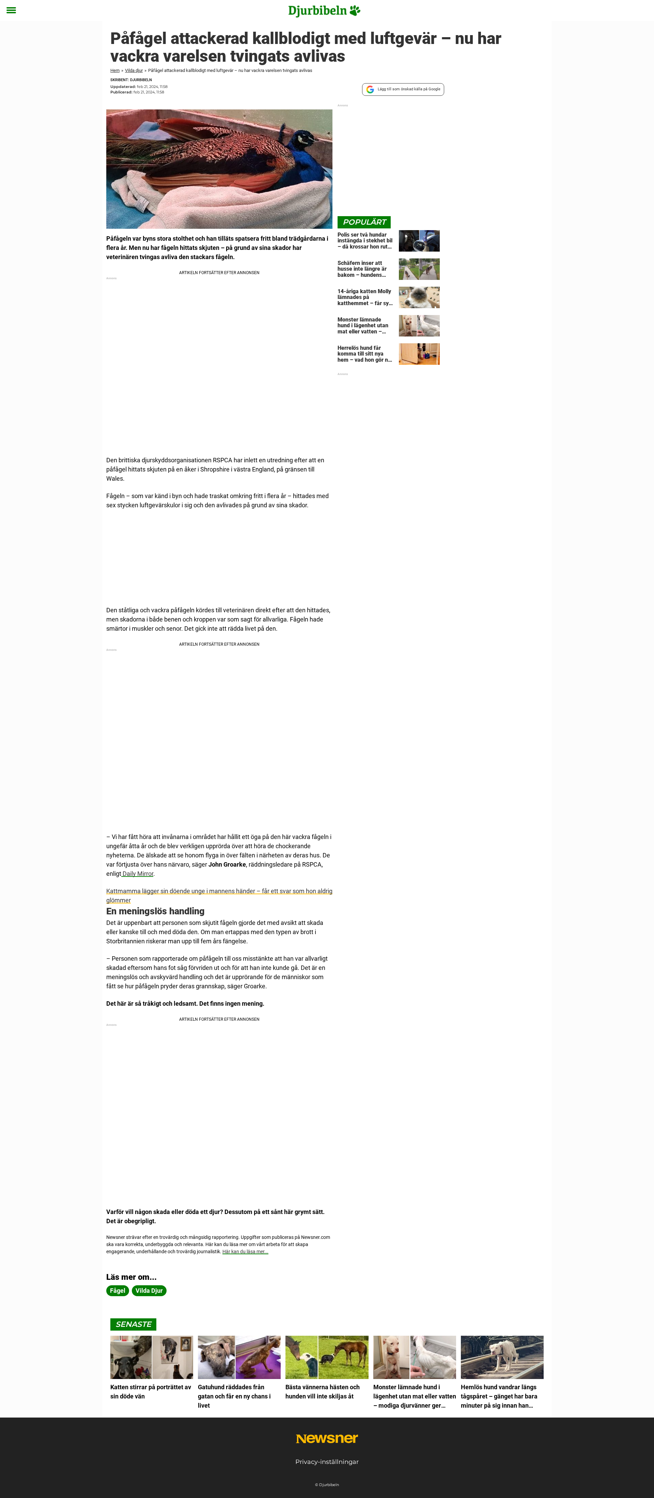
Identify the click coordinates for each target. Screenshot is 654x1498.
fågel (117, 1290)
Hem (115, 70)
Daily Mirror (137, 873)
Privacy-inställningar (327, 1462)
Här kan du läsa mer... (245, 1251)
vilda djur (149, 1290)
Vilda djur (134, 70)
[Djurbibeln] (324, 11)
